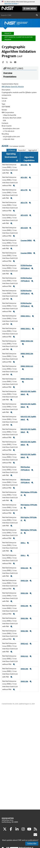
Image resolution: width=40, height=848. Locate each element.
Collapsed (11, 150)
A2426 (5, 146)
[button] (11, 173)
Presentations (9, 76)
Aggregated (32, 150)
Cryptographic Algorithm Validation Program (18, 38)
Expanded (22, 150)
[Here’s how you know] (20, 2)
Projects (7, 33)
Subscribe (31, 843)
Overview (7, 73)
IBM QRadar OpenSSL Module (13, 87)
